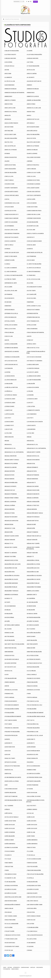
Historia (10, 967)
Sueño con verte (31, 820)
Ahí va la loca (31, 69)
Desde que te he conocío (11, 237)
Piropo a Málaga (9, 697)
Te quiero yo (8, 855)
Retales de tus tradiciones (12, 766)
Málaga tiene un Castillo (34, 536)
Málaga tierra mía (10, 539)
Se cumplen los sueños (33, 773)
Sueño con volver (10, 824)
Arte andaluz (31, 123)
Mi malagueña (31, 609)
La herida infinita (10, 376)
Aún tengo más (9, 130)
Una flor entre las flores (34, 897)
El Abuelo (7, 264)
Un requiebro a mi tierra (34, 885)
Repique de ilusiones (10, 762)
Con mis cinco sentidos (33, 191)
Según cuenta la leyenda (12, 781)
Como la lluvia (9, 176)
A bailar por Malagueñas (12, 50)
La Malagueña (8, 383)
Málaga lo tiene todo (33, 505)
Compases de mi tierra (33, 180)
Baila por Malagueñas (33, 134)
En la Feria (30, 283)
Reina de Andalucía (32, 758)
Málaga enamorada (32, 478)
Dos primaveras (31, 256)
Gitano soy (30, 340)
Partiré (7, 686)
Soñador (7, 809)
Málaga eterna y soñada (11, 497)
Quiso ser (7, 754)
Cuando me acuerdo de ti (12, 214)
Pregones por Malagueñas (12, 731)
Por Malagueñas (9, 712)
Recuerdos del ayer (32, 754)
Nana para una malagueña (34, 651)
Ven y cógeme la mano (11, 916)
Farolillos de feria (10, 328)
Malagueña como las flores (13, 564)
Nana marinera (9, 651)
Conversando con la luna (12, 203)
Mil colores (8, 629)
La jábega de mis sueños (34, 376)
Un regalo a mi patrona (11, 885)
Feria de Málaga (9, 332)
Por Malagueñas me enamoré (35, 712)
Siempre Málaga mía (10, 792)
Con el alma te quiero (33, 187)
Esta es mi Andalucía (10, 317)
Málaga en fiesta (32, 471)
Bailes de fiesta (31, 138)
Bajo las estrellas (10, 146)
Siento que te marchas (11, 796)
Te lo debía (30, 851)
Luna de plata (8, 429)
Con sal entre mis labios (12, 195)
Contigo (7, 199)
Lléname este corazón (33, 410)
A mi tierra (30, 62)
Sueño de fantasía (10, 832)
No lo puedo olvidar (32, 655)
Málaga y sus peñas (10, 556)
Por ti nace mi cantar (11, 720)
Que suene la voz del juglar (35, 735)
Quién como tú (31, 739)
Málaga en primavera (33, 475)
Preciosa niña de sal (33, 724)
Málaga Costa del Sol (33, 456)
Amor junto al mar (10, 107)
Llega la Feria (31, 406)
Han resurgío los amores (12, 351)
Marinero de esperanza (11, 594)
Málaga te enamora (32, 532)
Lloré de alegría (9, 414)
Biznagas (7, 153)
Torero (7, 870)
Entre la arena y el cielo (34, 305)
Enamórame (30, 302)
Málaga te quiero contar (12, 536)
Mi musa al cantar (32, 613)
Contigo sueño (31, 199)
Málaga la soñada (10, 505)
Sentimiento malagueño (33, 781)
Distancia (7, 248)
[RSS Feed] (31, 1)
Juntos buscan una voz (11, 364)
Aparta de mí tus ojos (33, 119)
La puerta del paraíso (11, 395)
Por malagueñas (31, 708)
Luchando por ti (9, 425)
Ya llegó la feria (31, 939)
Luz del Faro (30, 433)
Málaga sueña (31, 528)
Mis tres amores (9, 636)
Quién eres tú (8, 743)
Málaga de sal (31, 463)
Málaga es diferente (10, 486)
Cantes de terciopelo (33, 165)
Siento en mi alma (32, 792)
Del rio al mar (31, 229)
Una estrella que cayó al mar (13, 897)
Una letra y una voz (32, 900)
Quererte (7, 739)
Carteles (32, 967)
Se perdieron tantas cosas (34, 777)
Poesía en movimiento (11, 701)
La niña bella (8, 391)
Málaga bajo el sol (32, 444)
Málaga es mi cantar (33, 486)
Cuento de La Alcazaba (11, 222)
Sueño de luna (31, 832)
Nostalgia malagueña (33, 667)
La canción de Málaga (33, 368)
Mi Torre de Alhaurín (33, 625)
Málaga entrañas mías (11, 482)
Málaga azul (30, 440)
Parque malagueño (32, 682)
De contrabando (9, 226)
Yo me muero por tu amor (12, 946)
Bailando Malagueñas (11, 138)
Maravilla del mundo (33, 590)
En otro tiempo (31, 290)
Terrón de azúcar (32, 862)
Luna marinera (31, 429)
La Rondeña (30, 395)
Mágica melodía (9, 437)
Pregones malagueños (33, 728)
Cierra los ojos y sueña (33, 172)
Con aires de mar (9, 184)
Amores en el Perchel (11, 111)
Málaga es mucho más (33, 490)
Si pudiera (30, 788)
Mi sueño (7, 621)
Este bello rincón (10, 321)
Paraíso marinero (10, 682)
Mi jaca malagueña (32, 602)
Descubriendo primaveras (12, 233)
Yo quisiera (30, 946)
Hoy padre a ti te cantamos (34, 360)
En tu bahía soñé (31, 294)
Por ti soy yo (30, 720)
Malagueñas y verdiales (11, 590)
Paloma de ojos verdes (33, 678)
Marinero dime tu (32, 594)
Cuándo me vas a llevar (33, 214)
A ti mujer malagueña (33, 66)
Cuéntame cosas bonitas (34, 218)
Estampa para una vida (33, 317)
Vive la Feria (30, 923)
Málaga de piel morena (11, 463)
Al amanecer (8, 77)
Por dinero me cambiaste (12, 705)
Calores (7, 161)
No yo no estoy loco (10, 667)
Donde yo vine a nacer (11, 256)
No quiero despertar (10, 663)
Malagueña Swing (10, 571)
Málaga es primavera (11, 494)
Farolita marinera (32, 328)
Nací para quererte (32, 644)
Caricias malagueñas (11, 172)
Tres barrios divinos (10, 874)
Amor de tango (31, 104)
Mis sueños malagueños (34, 632)
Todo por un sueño (32, 866)
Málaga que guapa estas (11, 520)
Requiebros (30, 762)
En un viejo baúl (31, 298)
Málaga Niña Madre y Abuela (35, 513)
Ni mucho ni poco (9, 655)
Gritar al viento (31, 344)
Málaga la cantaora (32, 497)
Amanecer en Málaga (10, 88)
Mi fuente (7, 602)
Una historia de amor (11, 900)
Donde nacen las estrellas (34, 252)
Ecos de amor (31, 260)
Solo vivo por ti (31, 805)
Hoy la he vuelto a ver (11, 360)
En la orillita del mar (11, 290)
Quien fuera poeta (10, 747)
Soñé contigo (8, 813)
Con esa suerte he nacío (11, 191)
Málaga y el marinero (11, 552)
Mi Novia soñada (9, 617)
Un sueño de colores (10, 889)
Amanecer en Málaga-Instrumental (14, 92)
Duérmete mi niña (9, 260)
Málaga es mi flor (10, 490)
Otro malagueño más (11, 678)
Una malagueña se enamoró (12, 904)
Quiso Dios (8, 750)
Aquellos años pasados (11, 123)
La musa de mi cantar (33, 387)
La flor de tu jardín (32, 372)
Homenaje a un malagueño (12, 357)
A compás (29, 50)
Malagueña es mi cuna (11, 568)
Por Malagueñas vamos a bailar (36, 716)
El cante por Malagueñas (34, 264)
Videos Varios (14, 969)
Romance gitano (31, 769)
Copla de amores (32, 203)
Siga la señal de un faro (34, 796)
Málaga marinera (9, 509)
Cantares (29, 161)
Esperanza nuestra (32, 313)
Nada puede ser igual (11, 648)
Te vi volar (8, 859)
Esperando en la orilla (11, 313)
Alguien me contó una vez (34, 81)
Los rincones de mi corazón (35, 421)
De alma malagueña (32, 222)
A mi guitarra (8, 62)
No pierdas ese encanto (33, 659)
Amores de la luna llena (34, 107)
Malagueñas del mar (33, 571)
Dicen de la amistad (10, 241)
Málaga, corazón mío (11, 456)
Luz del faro (8, 433)
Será (6, 785)
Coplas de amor (9, 206)
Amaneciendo (30, 92)
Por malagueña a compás (12, 708)
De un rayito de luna (32, 226)
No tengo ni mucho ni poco (34, 663)
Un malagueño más (32, 881)
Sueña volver (31, 817)
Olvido (6, 674)
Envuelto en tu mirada (33, 309)
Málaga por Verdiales (33, 516)
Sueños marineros (32, 840)
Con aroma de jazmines (33, 184)
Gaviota (29, 336)
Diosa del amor (31, 245)
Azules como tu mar (10, 134)
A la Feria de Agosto (10, 54)
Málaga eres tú (31, 482)
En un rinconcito (9, 298)
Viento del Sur (31, 919)
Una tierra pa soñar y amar (34, 904)
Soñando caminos (32, 809)
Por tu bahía (8, 724)
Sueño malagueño (10, 836)
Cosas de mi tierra (32, 206)
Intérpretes (16, 967)
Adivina (7, 69)
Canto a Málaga (31, 168)
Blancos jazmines (32, 153)
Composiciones (25, 967)
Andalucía (7, 115)
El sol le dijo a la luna (33, 279)
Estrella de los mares (11, 325)
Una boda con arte (32, 893)
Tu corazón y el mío (10, 878)
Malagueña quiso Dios (33, 568)
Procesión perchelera (11, 735)
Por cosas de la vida (33, 701)
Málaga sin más (31, 524)
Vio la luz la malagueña (11, 923)
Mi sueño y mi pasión (32, 621)
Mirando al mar (9, 632)
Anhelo (29, 115)
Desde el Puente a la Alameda (35, 233)
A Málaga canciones (10, 58)
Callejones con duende (33, 157)
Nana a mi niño (31, 648)
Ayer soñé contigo (32, 130)
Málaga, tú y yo (9, 543)
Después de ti (31, 237)
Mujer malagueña (10, 640)
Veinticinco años (32, 908)
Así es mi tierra (9, 127)
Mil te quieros (31, 629)
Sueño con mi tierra (10, 820)
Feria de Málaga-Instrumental (35, 332)
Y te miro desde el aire (11, 939)
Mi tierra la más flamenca (12, 625)
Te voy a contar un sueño (34, 859)
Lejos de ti (30, 402)
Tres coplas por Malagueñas (35, 874)
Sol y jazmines (9, 805)
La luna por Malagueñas (34, 379)
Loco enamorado (31, 414)
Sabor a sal (8, 773)
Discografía (39, 967)
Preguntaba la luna (32, 731)
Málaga (29, 437)
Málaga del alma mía (10, 467)
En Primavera (8, 294)
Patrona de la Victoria (11, 689)
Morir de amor (31, 636)
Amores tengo (31, 111)
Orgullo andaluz (32, 674)
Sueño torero (31, 836)
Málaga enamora (9, 478)
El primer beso (31, 275)
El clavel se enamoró (11, 267)
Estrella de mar (31, 325)
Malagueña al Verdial (33, 560)
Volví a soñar (8, 927)
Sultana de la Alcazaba (11, 847)
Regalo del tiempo (10, 758)
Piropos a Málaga (32, 697)
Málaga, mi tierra (9, 513)
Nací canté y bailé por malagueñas (14, 644)
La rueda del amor (10, 398)
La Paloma (30, 391)
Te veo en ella (31, 855)
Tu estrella (30, 878)
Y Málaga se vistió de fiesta (12, 935)
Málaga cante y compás (33, 452)
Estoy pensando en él (33, 321)
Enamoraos (8, 305)
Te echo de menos (9, 851)
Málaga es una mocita (33, 494)
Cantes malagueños (10, 168)
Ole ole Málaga (31, 670)
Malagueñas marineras (11, 583)
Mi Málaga (7, 609)
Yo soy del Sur (9, 950)
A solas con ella (9, 66)
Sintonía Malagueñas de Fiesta (13, 800)
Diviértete (30, 248)
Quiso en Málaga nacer (33, 750)
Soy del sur (30, 813)
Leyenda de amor (9, 406)
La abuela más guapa (33, 364)
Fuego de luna (9, 336)
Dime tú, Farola (9, 245)
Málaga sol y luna (10, 528)
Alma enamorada (9, 85)
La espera (7, 372)
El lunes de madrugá (10, 271)
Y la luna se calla (32, 931)
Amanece (29, 85)
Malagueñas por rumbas (34, 587)
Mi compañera (31, 598)
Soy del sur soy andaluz (11, 817)
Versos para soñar (10, 919)
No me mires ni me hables (12, 659)
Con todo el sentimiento (34, 195)
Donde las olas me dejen (12, 252)
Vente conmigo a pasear (33, 916)
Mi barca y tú (8, 598)
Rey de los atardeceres (33, 766)
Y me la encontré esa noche (34, 935)
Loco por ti (8, 417)
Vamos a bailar (9, 908)
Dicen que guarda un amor (34, 241)
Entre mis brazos (9, 309)
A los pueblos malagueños (34, 54)
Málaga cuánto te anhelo (12, 459)
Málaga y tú (30, 556)
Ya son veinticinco (10, 942)
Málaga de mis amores (33, 459)
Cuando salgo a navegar (11, 218)
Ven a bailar (8, 912)
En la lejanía (8, 286)
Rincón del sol (9, 769)
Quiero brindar (31, 747)
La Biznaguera (9, 368)
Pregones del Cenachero (12, 728)
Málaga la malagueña (33, 501)
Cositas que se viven (10, 210)
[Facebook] (27, 1)
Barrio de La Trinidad (11, 149)
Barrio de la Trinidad (33, 146)
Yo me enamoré (31, 942)
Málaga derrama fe (32, 467)
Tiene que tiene (9, 866)
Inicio (4, 967)
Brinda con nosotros (11, 157)
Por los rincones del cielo (34, 705)
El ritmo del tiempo (10, 279)
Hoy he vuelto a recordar (34, 357)
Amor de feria (8, 104)
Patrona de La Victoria (33, 689)
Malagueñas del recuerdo (12, 575)
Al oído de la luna (10, 81)
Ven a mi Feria (31, 912)
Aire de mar (8, 73)
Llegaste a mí (8, 410)
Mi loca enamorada (10, 606)
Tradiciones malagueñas (34, 870)
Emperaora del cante (11, 283)
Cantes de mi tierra (10, 165)
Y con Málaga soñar (32, 927)
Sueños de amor (9, 840)
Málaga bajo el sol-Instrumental (36, 448)
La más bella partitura (11, 387)
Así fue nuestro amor (33, 127)
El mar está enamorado (33, 271)
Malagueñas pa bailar (33, 583)
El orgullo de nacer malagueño (14, 275)
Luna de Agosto (31, 425)
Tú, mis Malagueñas (10, 881)
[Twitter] (29, 1)
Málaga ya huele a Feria (11, 560)
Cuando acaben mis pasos (34, 210)
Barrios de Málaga (32, 149)
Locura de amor (9, 421)
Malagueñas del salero (11, 579)
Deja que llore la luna (11, 229)
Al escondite (30, 77)
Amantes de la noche (33, 96)
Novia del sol (8, 670)
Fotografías (6, 969)
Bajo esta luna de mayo (33, 142)
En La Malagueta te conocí (34, 286)
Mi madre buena (31, 606)
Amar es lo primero (10, 100)
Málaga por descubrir (11, 516)
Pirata (29, 693)
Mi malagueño (9, 613)
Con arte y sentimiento (11, 187)
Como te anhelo (9, 180)
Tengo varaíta (8, 862)
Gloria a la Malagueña (11, 344)
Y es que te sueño (9, 931)
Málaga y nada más (32, 552)
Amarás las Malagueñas (34, 100)
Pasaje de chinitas (32, 686)
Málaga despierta (10, 471)
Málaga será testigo (33, 520)
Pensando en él (9, 693)
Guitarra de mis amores (11, 347)
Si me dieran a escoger (11, 788)
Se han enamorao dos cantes (13, 777)
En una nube (8, 302)
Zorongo (29, 950)
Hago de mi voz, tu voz (33, 347)
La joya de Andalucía (10, 379)
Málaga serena (9, 524)
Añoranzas (8, 119)
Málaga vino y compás (33, 543)
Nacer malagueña (32, 640)
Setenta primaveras (32, 785)
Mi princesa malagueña (33, 617)
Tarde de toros (31, 847)
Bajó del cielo (9, 142)
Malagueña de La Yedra (33, 564)
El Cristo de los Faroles (34, 267)
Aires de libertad (32, 73)
